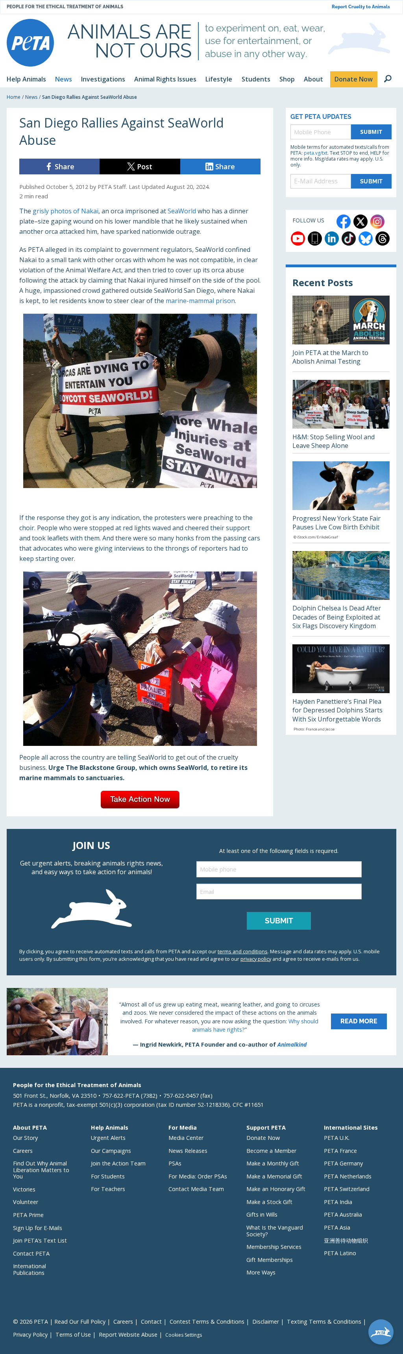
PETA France (340, 1150)
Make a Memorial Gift (274, 1176)
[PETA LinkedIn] (332, 238)
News (31, 97)
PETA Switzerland (347, 1189)
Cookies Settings (183, 1335)
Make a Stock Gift (269, 1202)
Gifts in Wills (261, 1214)
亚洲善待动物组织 (346, 1240)
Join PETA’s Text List (40, 1240)
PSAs (174, 1163)
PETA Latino (340, 1253)
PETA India (338, 1202)
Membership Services (273, 1246)
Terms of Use (73, 1334)
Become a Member (271, 1150)
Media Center (185, 1137)
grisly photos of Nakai (65, 211)
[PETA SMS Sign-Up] (315, 238)
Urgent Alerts (108, 1137)
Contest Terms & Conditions (207, 1321)
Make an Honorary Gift (275, 1189)
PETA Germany (343, 1163)
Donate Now (263, 1137)
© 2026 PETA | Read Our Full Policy (59, 1321)
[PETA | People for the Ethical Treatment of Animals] (30, 43)
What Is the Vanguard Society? (274, 1231)
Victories (24, 1189)
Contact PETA (31, 1253)
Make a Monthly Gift (272, 1163)
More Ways (260, 1272)
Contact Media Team (196, 1189)
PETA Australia (343, 1214)
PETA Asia (337, 1227)
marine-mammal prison (200, 300)
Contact (151, 1321)
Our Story (25, 1137)
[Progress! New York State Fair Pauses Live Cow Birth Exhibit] (341, 502)
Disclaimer (265, 1321)
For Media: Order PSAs (197, 1176)
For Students (108, 1176)
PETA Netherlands (348, 1176)
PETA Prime (28, 1215)
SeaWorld (183, 211)
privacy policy (255, 958)
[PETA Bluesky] (366, 238)
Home (13, 97)
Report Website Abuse (128, 1334)
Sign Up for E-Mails (37, 1228)
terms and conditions (243, 951)
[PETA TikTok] (349, 238)
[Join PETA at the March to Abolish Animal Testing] (341, 334)
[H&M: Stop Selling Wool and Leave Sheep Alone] (341, 416)
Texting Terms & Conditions (324, 1321)
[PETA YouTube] (298, 238)
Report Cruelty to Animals (361, 6)
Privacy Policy (30, 1334)
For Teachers (108, 1189)
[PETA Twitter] (360, 222)
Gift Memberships (269, 1259)
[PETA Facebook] (343, 222)
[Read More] (201, 1021)
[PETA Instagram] (377, 222)
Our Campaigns (111, 1150)
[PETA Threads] (382, 238)
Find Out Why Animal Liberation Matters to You (41, 1170)
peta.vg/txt (315, 153)
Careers (23, 1150)
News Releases (187, 1150)
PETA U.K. (336, 1137)
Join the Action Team (118, 1163)
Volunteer (25, 1202)
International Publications (29, 1269)
